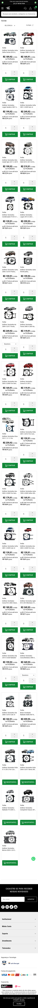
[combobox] (19, 14)
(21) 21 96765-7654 (19, 3)
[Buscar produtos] (34, 14)
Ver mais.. (22, 1000)
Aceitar (19, 1004)
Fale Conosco (33, 859)
